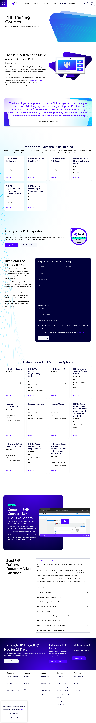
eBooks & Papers (78, 676)
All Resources (77, 694)
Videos (76, 683)
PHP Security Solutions (13, 690)
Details (8, 177)
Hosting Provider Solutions (14, 694)
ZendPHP (26, 676)
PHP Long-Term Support (64, 694)
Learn (54, 3)
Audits (59, 697)
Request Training (43, 338)
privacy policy (81, 332)
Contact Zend (78, 658)
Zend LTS (26, 680)
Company (72, 3)
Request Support (45, 690)
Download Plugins (45, 687)
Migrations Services (62, 683)
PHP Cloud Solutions (12, 676)
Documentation (44, 680)
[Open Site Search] (78, 4)
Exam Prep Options (28, 245)
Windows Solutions (12, 683)
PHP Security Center (12, 687)
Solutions (45, 3)
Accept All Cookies (14, 713)
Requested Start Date (43, 305)
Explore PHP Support (57, 661)
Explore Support (45, 676)
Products (27, 3)
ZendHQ (26, 683)
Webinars (76, 680)
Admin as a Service (62, 690)
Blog (75, 687)
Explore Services (61, 676)
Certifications (60, 704)
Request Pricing (44, 694)
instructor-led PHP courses (35, 80)
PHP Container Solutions (13, 680)
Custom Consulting (62, 687)
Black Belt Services (62, 680)
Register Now (11, 245)
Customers (63, 3)
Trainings (59, 701)
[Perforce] (3, 3)
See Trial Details (10, 661)
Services (36, 3)
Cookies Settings (14, 717)
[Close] (25, 703)
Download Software (45, 683)
